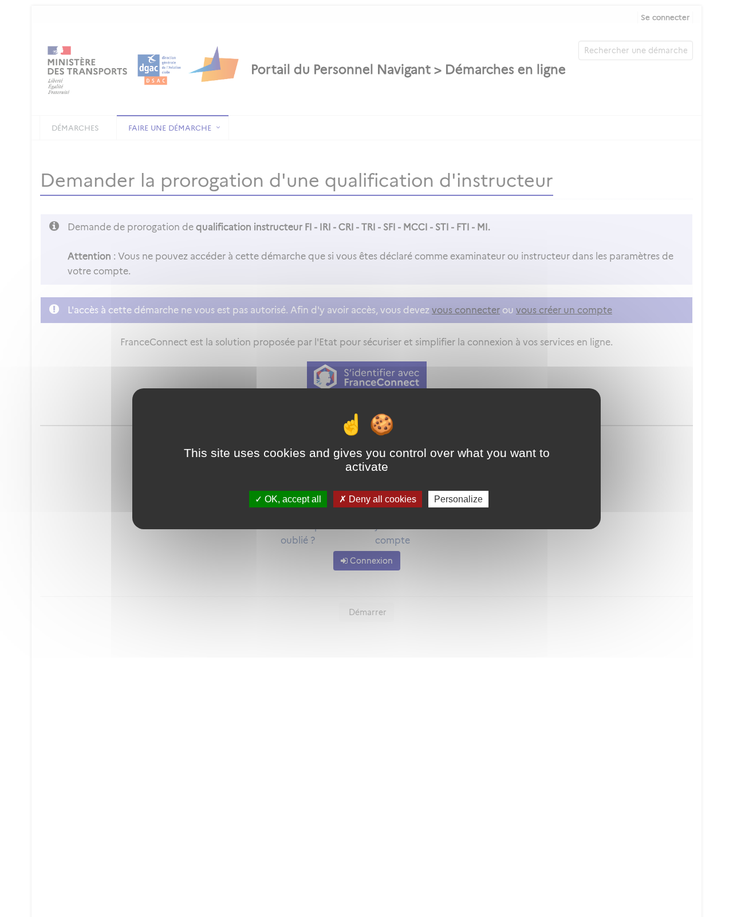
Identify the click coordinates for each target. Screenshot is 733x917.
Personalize (458, 498)
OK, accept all (291, 498)
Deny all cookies (381, 498)
